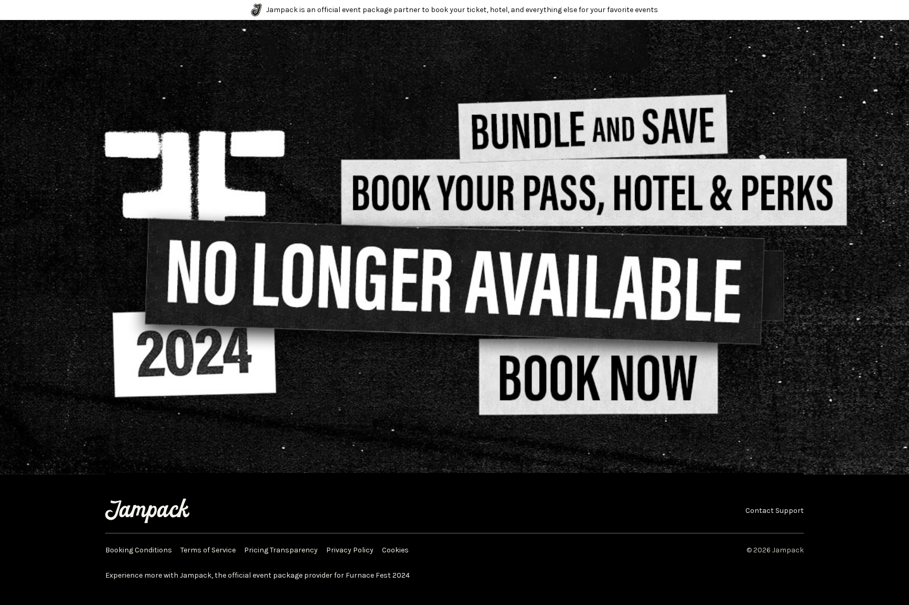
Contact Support (774, 511)
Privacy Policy (349, 550)
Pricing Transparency (281, 550)
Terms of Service (208, 550)
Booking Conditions (138, 550)
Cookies (395, 550)
